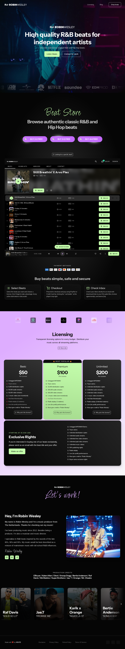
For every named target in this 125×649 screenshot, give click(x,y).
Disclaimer (42, 642)
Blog (101, 4)
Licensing (90, 4)
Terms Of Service (80, 642)
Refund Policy (66, 642)
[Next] (121, 604)
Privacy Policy (53, 642)
